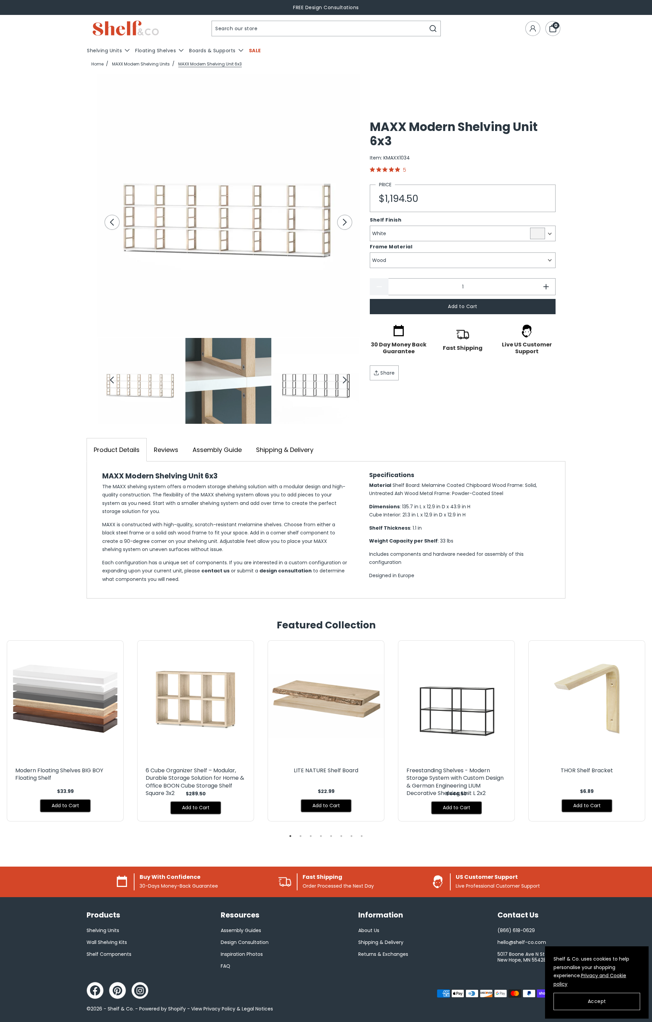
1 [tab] (290, 836)
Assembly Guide (217, 450)
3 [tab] (310, 836)
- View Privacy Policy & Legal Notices (230, 1008)
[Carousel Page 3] (316, 380)
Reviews (166, 450)
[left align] (112, 222)
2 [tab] (300, 836)
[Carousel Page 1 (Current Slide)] (140, 380)
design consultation (285, 570)
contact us (215, 570)
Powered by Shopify (162, 1008)
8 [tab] (361, 836)
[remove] (379, 286)
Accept (597, 1001)
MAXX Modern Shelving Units (141, 64)
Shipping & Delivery (284, 450)
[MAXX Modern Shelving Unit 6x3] (228, 205)
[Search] (433, 28)
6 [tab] (341, 836)
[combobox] (319, 28)
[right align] (344, 222)
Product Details (117, 450)
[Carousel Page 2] (228, 380)
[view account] (532, 28)
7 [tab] (351, 836)
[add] (546, 286)
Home (97, 64)
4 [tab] (321, 836)
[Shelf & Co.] (126, 28)
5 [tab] (331, 836)
